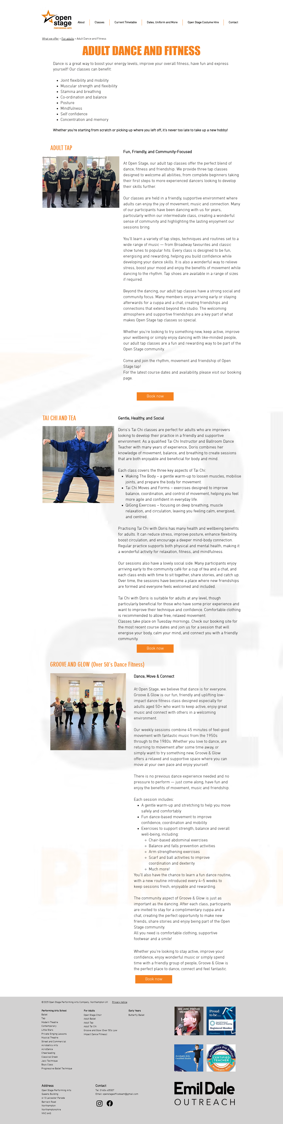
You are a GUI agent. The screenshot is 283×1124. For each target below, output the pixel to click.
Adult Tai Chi (90, 1026)
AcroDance (47, 1049)
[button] (81, 22)
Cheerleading (48, 1053)
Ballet (44, 1014)
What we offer (50, 39)
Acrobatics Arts (49, 1045)
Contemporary (49, 1026)
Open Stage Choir (93, 1015)
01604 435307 (107, 1090)
